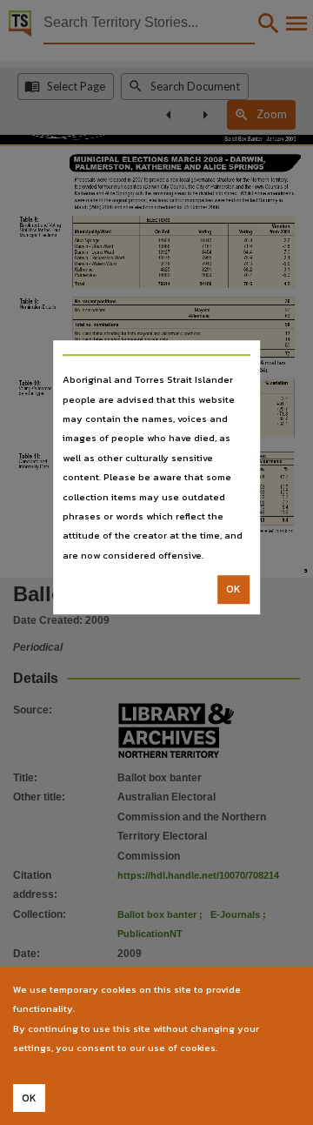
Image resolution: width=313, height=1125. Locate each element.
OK (233, 589)
